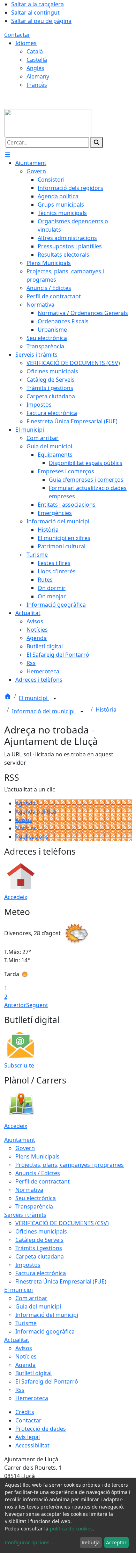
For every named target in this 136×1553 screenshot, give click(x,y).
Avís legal (27, 1437)
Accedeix (15, 897)
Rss (19, 1390)
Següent (37, 1005)
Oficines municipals (41, 1231)
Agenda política (35, 811)
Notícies (26, 828)
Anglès (35, 68)
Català (35, 51)
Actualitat (16, 1340)
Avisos (23, 820)
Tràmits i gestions (38, 1248)
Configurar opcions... (29, 1542)
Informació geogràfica (45, 1331)
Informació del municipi (44, 711)
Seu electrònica (35, 1198)
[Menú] (7, 154)
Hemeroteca (31, 1398)
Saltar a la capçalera (37, 4)
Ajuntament (19, 1140)
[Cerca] (96, 142)
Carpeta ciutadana (39, 1256)
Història (106, 709)
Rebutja (91, 1542)
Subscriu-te (19, 1065)
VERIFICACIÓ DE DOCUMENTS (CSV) (62, 1223)
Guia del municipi (38, 1306)
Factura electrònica (40, 1273)
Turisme (26, 1323)
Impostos (27, 1265)
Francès (37, 85)
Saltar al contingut (35, 12)
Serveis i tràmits (25, 1215)
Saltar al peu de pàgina (41, 21)
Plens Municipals (37, 1156)
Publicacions (31, 836)
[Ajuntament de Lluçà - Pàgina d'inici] (47, 122)
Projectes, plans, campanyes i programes (69, 1165)
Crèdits (24, 1412)
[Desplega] (55, 698)
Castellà (37, 60)
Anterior (15, 1005)
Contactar (17, 35)
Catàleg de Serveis (39, 1240)
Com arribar (31, 1298)
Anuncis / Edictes (37, 1173)
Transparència (34, 1206)
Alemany (38, 76)
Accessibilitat (32, 1445)
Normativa (29, 1190)
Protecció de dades (40, 1428)
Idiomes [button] (26, 43)
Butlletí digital (33, 1373)
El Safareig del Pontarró (46, 1381)
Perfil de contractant (42, 1181)
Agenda (25, 803)
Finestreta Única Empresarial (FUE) (60, 1281)
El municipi (34, 698)
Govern (25, 1148)
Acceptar (116, 1542)
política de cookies (71, 1528)
